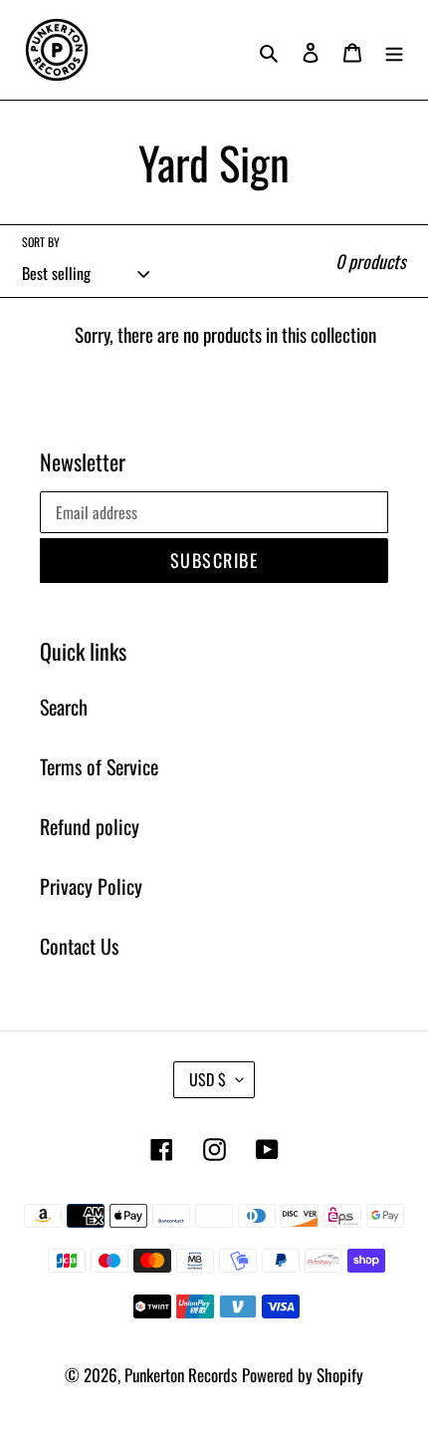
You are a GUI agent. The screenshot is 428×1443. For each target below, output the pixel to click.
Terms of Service (99, 766)
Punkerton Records (180, 1374)
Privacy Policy (91, 886)
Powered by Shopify (302, 1374)
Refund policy (89, 826)
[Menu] (394, 50)
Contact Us (79, 946)
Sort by (41, 241)
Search (64, 707)
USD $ (207, 1079)
